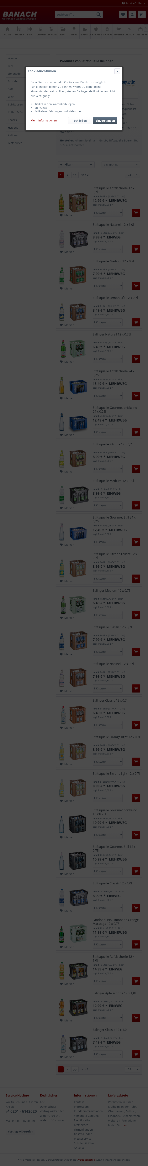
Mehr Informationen (44, 120)
